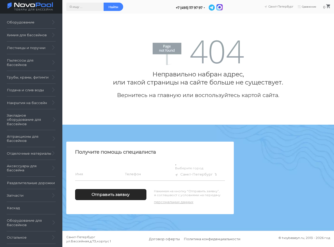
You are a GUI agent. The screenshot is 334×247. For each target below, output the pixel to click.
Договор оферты (164, 239)
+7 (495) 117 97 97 (189, 8)
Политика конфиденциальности (212, 239)
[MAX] (219, 7)
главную (169, 95)
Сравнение (309, 6)
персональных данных (173, 202)
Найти (113, 7)
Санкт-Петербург (196, 174)
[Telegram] (211, 7)
